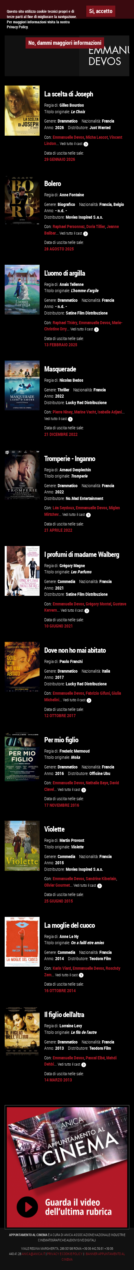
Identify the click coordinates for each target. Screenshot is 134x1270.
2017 (59, 677)
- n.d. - (61, 210)
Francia (108, 121)
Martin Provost (72, 840)
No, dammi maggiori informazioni (64, 42)
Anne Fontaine (72, 195)
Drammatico (68, 121)
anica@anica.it (33, 1254)
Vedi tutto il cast (71, 143)
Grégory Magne (72, 565)
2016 (59, 773)
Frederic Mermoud (75, 751)
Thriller (63, 390)
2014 (59, 958)
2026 (59, 127)
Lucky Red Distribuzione (86, 402)
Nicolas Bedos (71, 380)
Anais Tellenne (72, 284)
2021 (59, 588)
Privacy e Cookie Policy (65, 1254)
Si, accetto (100, 11)
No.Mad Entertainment (84, 498)
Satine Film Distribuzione (87, 313)
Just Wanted (100, 127)
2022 (59, 396)
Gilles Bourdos (72, 105)
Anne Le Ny (69, 936)
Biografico (66, 204)
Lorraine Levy (71, 1026)
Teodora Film (100, 958)
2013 (59, 1048)
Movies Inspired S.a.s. (84, 217)
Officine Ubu (99, 773)
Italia (106, 671)
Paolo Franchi (71, 661)
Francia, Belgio (111, 204)
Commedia (66, 581)
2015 (59, 863)
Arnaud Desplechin (75, 470)
